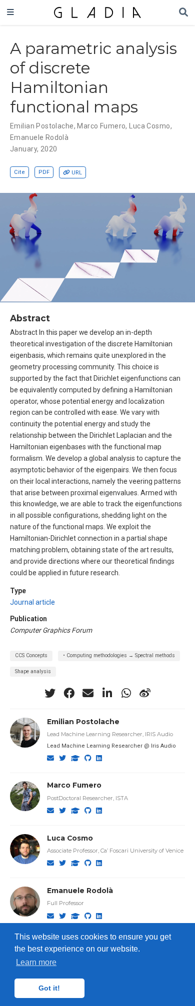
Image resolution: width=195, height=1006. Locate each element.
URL (77, 172)
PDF (44, 172)
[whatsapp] (126, 693)
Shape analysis (33, 671)
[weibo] (145, 693)
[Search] (183, 12)
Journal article (32, 602)
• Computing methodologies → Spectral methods (119, 655)
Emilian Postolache (42, 126)
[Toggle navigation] (10, 12)
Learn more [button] (36, 962)
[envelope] (88, 693)
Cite (19, 172)
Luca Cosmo (149, 126)
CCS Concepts (31, 655)
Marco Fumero (101, 126)
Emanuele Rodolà (39, 137)
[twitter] (50, 693)
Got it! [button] (49, 988)
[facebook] (69, 693)
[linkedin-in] (107, 693)
